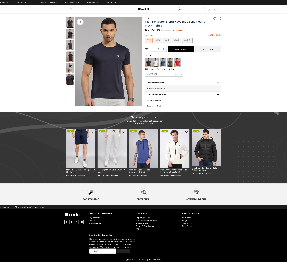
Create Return (95, 223)
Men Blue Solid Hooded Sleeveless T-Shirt (139, 171)
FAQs (138, 229)
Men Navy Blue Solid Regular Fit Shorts (80, 171)
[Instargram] (76, 222)
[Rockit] (143, 9)
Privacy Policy (142, 223)
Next (139, 61)
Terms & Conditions (145, 226)
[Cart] (215, 9)
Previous (77, 61)
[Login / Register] (209, 9)
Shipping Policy (143, 218)
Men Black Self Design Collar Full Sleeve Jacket (205, 169)
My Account (94, 218)
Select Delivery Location (162, 69)
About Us (186, 218)
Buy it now (208, 49)
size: (149, 35)
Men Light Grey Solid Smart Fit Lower (111, 171)
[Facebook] (71, 222)
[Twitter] (66, 222)
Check (179, 74)
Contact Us (187, 223)
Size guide (216, 35)
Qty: (147, 49)
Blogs (184, 220)
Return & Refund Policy (146, 220)
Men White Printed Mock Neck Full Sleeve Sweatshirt (174, 171)
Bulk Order (187, 226)
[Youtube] (82, 222)
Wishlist (93, 220)
